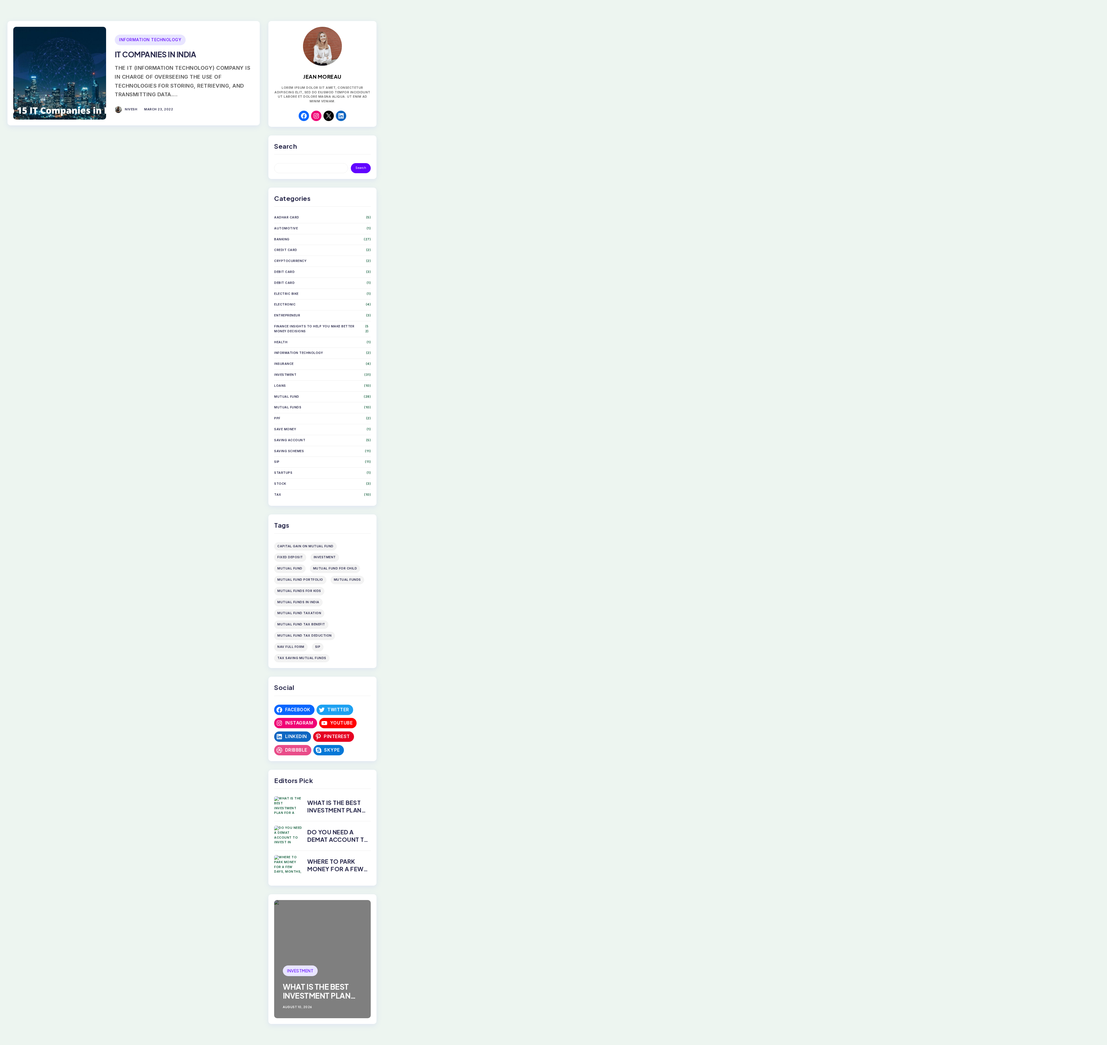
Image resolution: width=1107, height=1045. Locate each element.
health (280, 342)
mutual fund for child (335, 568)
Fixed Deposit (290, 557)
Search (360, 168)
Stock (280, 484)
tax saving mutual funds (301, 658)
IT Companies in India (155, 54)
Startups (283, 473)
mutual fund (289, 568)
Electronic (284, 304)
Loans (280, 386)
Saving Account (289, 440)
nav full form (290, 647)
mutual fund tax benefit (301, 624)
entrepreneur (287, 315)
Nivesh (131, 109)
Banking (281, 239)
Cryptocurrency (290, 261)
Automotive (286, 228)
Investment (285, 375)
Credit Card (285, 250)
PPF (277, 418)
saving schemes (289, 451)
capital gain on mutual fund (305, 546)
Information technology (150, 39)
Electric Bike (286, 294)
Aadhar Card (286, 217)
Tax (277, 495)
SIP (277, 462)
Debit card (284, 272)
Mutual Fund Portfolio (300, 580)
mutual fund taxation (299, 613)
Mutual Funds (287, 407)
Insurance (284, 364)
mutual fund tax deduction (304, 635)
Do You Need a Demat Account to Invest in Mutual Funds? (338, 843)
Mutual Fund (286, 397)
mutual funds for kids (299, 591)
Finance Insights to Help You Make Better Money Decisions (314, 329)
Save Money (285, 429)
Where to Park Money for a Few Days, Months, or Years (336, 872)
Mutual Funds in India (298, 602)
